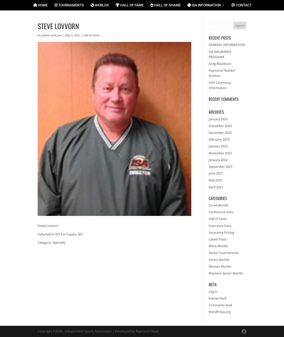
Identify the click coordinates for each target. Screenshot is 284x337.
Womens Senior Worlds (226, 273)
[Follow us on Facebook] (244, 331)
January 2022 (218, 160)
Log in (213, 291)
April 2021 (216, 187)
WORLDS (101, 5)
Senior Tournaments (224, 253)
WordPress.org (220, 312)
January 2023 (218, 146)
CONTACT (243, 5)
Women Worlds (220, 266)
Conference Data (221, 212)
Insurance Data (220, 226)
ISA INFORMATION (206, 5)
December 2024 (220, 126)
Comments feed (220, 305)
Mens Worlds (218, 246)
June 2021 (216, 173)
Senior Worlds (219, 260)
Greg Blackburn (220, 64)
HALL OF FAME (131, 5)
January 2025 (218, 119)
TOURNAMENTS (71, 5)
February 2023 (219, 139)
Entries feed (217, 298)
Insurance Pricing (221, 232)
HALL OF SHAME (167, 5)
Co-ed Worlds (218, 205)
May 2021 (216, 180)
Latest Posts (218, 239)
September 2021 (221, 167)
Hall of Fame (91, 35)
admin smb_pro (52, 35)
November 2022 (220, 153)
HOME (42, 5)
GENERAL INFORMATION (227, 45)
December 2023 (220, 133)
